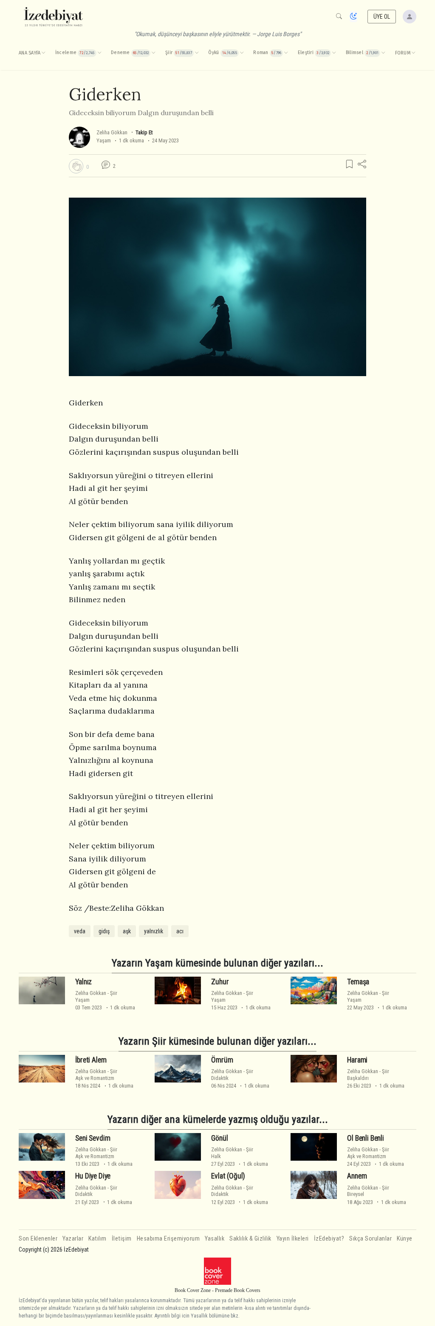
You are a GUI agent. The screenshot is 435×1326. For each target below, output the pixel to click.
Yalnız (83, 982)
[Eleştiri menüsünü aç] (334, 53)
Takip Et (144, 132)
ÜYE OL (381, 16)
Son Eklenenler (38, 1238)
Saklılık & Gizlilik (250, 1238)
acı (180, 931)
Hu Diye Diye (92, 1176)
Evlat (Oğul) (228, 1176)
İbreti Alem (90, 1060)
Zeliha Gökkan (111, 132)
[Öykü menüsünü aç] (242, 53)
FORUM (402, 53)
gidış (104, 931)
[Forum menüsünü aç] (413, 53)
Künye (404, 1238)
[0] (76, 166)
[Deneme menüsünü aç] (153, 53)
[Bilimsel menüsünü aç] (383, 53)
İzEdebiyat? (329, 1238)
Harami (357, 1060)
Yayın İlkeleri (293, 1238)
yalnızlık (153, 931)
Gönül (219, 1138)
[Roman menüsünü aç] (286, 53)
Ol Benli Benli (365, 1138)
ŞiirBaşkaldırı (368, 1074)
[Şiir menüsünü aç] (197, 53)
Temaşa (358, 982)
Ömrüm (222, 1060)
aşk (127, 931)
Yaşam (103, 140)
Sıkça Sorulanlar (370, 1238)
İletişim (122, 1238)
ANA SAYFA (29, 53)
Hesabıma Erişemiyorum (168, 1238)
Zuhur (220, 982)
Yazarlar (72, 1238)
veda (79, 931)
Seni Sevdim (92, 1138)
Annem (357, 1176)
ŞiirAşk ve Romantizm (96, 1074)
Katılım (97, 1238)
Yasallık (214, 1238)
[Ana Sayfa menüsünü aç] (43, 53)
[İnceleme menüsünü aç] (99, 53)
